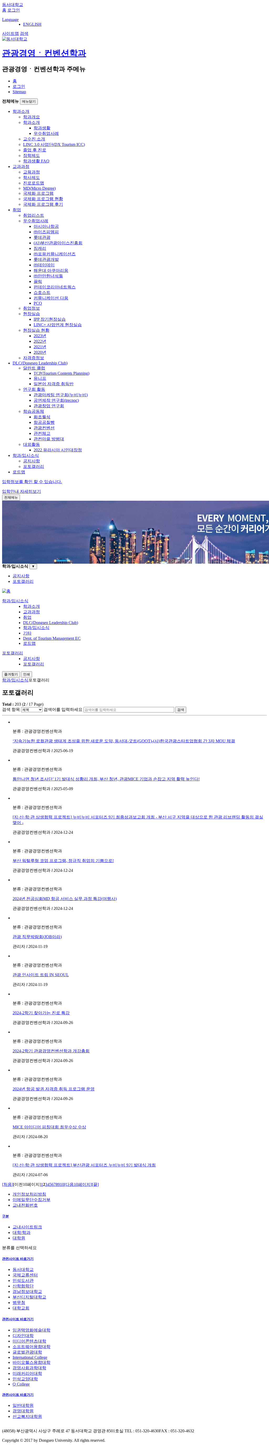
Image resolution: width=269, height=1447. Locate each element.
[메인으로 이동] (6, 591)
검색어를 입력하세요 (63, 709)
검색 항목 (11, 709)
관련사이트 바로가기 (18, 1259)
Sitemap (19, 91)
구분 (5, 1216)
